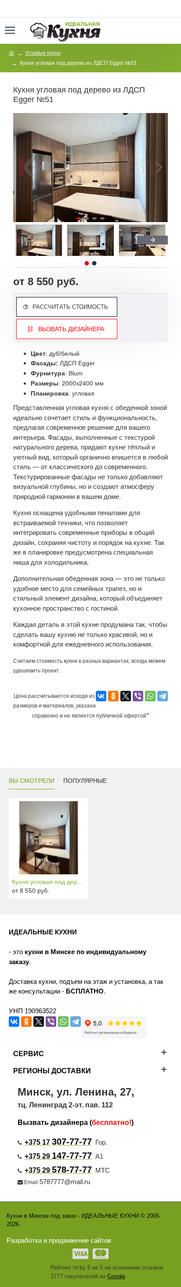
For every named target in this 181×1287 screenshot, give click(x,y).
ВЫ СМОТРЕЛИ (31, 780)
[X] (125, 696)
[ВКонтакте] (101, 696)
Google (116, 1276)
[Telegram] (162, 696)
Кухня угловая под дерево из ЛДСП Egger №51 (48, 881)
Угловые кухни (43, 53)
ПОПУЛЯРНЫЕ (85, 780)
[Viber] (138, 696)
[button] (22, 168)
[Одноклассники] (113, 696)
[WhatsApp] (150, 696)
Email (31, 1182)
